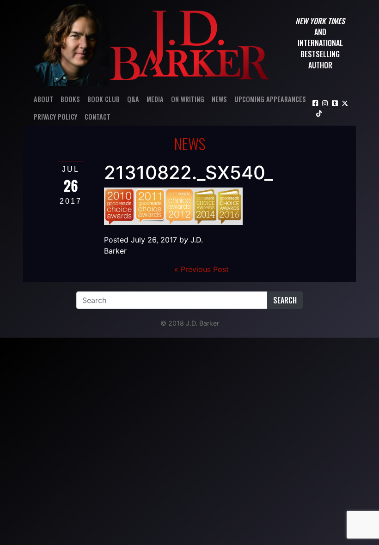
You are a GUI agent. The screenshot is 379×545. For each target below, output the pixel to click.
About (43, 99)
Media (155, 99)
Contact (97, 116)
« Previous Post (201, 269)
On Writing (187, 99)
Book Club (103, 99)
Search (285, 300)
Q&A (133, 99)
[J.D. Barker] (189, 43)
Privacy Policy (55, 116)
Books (70, 99)
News (219, 99)
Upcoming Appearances (270, 99)
